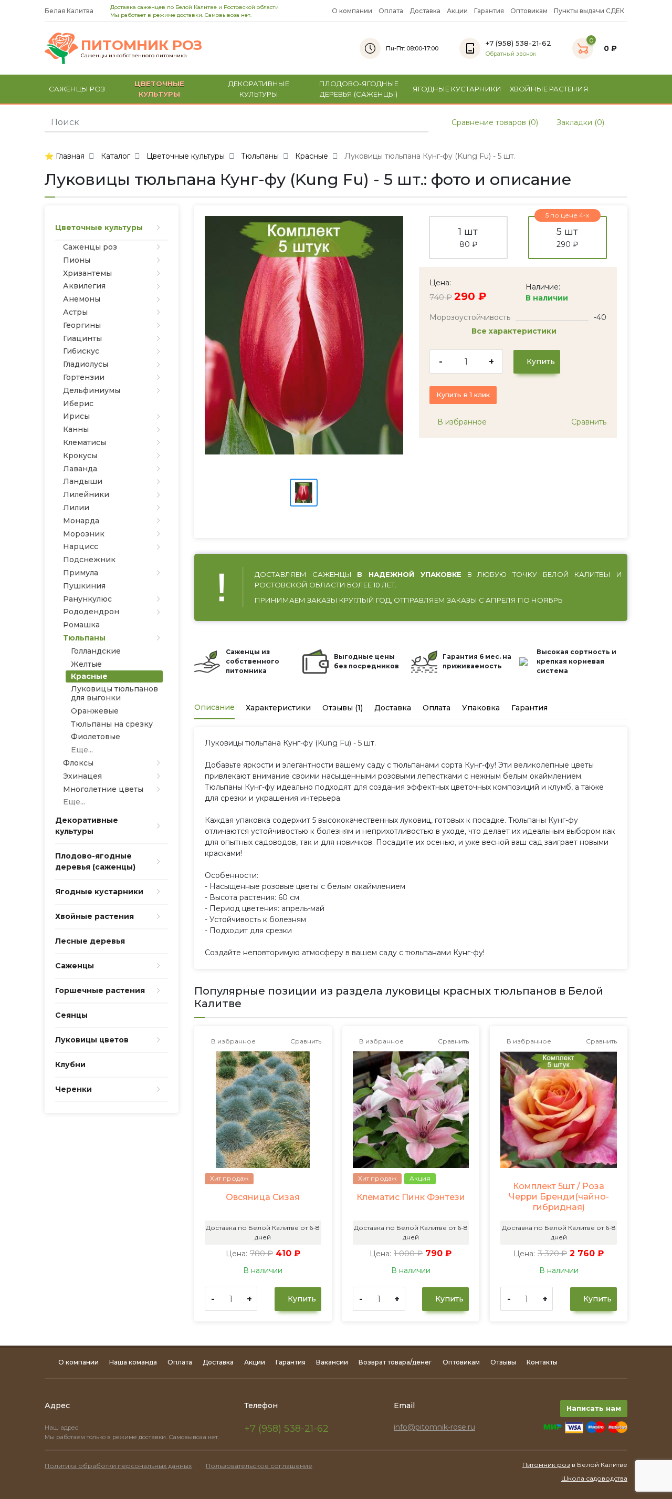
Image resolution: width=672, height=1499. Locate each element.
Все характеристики (515, 331)
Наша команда (133, 1362)
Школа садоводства (594, 1478)
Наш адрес (62, 1427)
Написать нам (593, 1408)
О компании (352, 11)
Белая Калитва (70, 11)
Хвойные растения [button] (549, 89)
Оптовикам (529, 11)
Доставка (425, 11)
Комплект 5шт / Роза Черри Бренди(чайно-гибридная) (559, 1196)
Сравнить (587, 422)
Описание (214, 707)
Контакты (542, 1362)
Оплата (391, 11)
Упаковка (481, 707)
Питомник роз (546, 1465)
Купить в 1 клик (463, 394)
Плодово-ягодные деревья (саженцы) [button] (358, 88)
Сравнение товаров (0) (493, 122)
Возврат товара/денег (395, 1362)
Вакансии (332, 1362)
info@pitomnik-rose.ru (434, 1427)
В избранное (461, 422)
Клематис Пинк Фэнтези (410, 1197)
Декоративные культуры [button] (258, 88)
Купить (539, 361)
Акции (457, 11)
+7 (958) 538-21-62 (286, 1428)
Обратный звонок (511, 53)
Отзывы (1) (342, 707)
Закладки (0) (579, 122)
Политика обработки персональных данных (118, 1466)
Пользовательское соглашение (259, 1466)
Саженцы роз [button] (77, 89)
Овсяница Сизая (263, 1197)
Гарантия (489, 11)
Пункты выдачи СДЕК (589, 11)
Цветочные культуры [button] (159, 88)
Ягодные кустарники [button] (457, 89)
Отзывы (503, 1362)
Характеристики (278, 707)
